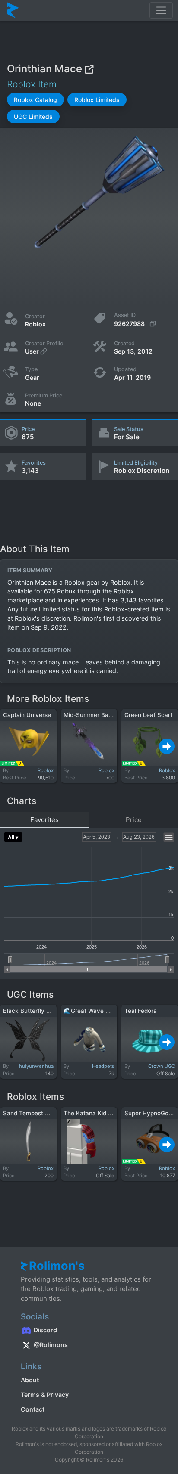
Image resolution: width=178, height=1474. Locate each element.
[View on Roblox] (89, 69)
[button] (35, 99)
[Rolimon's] (13, 10)
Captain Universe (27, 714)
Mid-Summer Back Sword (99, 714)
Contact (32, 1409)
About (30, 1380)
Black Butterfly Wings (33, 1010)
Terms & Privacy (45, 1394)
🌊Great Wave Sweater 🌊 (101, 1010)
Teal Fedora (140, 1010)
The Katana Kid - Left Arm (100, 1113)
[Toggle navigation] (161, 10)
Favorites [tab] (44, 820)
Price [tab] (134, 820)
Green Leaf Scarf (148, 714)
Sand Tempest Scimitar (35, 1113)
